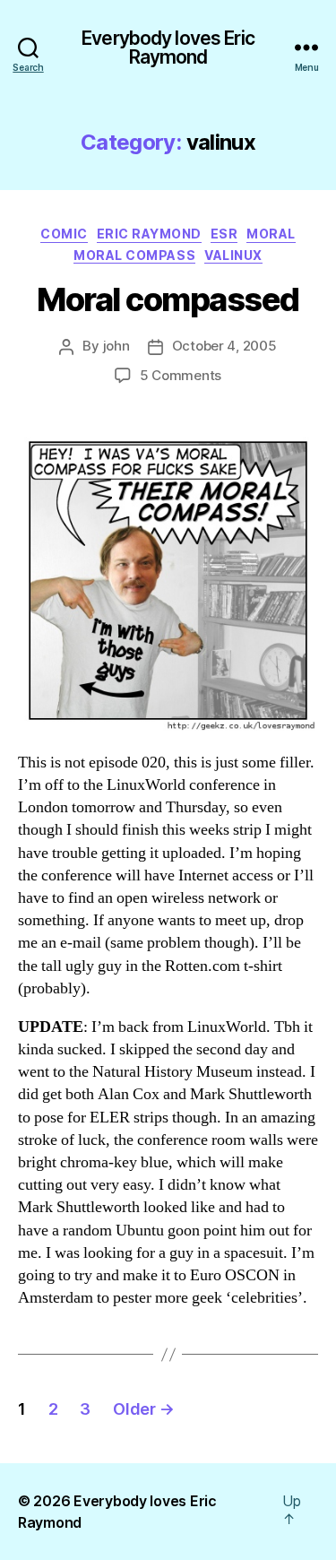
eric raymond (149, 233)
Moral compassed (168, 299)
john (116, 345)
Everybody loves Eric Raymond (168, 47)
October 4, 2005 (224, 345)
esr (224, 233)
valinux (233, 255)
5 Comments (180, 375)
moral (271, 233)
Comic (64, 233)
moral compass (134, 255)
